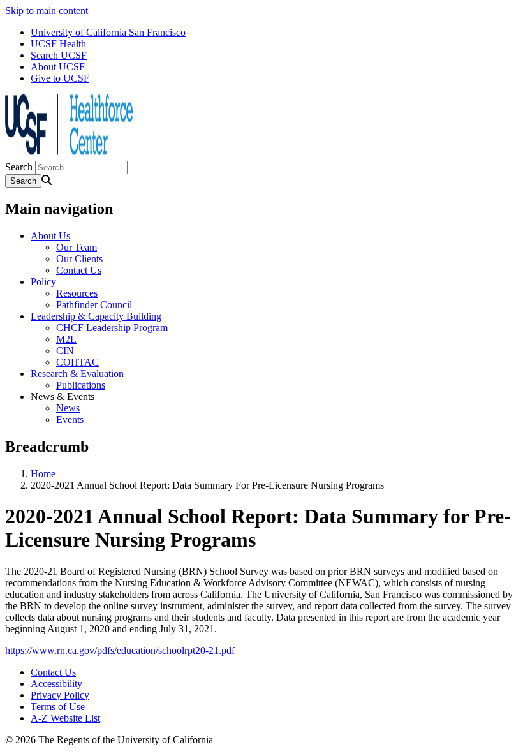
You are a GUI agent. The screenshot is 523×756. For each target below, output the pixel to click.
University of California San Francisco (108, 32)
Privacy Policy (60, 695)
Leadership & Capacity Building (96, 316)
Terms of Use (58, 706)
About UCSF (58, 66)
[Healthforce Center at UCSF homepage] (69, 154)
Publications (80, 385)
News (68, 408)
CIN (65, 350)
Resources (77, 293)
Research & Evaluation (77, 373)
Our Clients (79, 258)
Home (43, 473)
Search (19, 166)
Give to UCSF (60, 78)
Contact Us (78, 270)
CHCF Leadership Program (112, 327)
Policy (43, 281)
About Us (50, 235)
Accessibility (56, 683)
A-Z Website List (65, 718)
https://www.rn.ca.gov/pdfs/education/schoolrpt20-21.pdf (120, 650)
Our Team (76, 247)
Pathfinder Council (94, 304)
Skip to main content (46, 10)
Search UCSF (59, 55)
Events (70, 419)
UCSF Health (58, 43)
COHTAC (77, 362)
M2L (66, 339)
